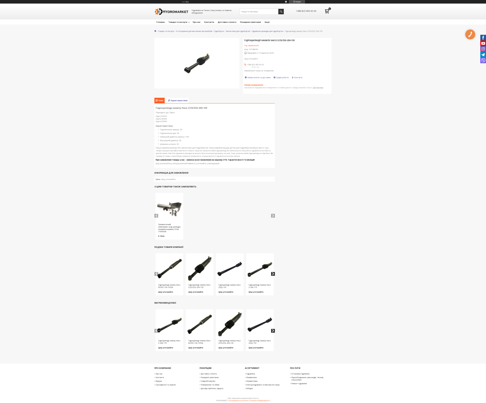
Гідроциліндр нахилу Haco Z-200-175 (260, 286)
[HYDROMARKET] (171, 11)
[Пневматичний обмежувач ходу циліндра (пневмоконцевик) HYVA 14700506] (169, 208)
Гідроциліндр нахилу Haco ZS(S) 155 (229, 286)
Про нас (196, 22)
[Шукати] (281, 11)
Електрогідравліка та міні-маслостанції (263, 385)
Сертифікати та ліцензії (166, 385)
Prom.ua (256, 398)
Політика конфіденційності (260, 400)
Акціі (267, 22)
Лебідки (249, 388)
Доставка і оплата (227, 22)
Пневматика (251, 377)
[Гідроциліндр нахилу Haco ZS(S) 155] (229, 268)
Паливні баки (251, 381)
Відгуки (159, 381)
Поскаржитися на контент (238, 400)
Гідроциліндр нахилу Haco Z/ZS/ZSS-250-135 (199, 286)
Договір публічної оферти (212, 388)
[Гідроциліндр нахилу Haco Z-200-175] (259, 268)
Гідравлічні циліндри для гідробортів (267, 31)
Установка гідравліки (300, 374)
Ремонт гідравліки (299, 383)
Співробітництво (208, 381)
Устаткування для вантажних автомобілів (194, 31)
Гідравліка (250, 374)
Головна (160, 22)
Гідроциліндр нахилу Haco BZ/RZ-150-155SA (169, 286)
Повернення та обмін (210, 385)
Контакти (209, 22)
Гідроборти (219, 31)
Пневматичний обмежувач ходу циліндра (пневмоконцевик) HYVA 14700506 (169, 228)
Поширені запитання (250, 22)
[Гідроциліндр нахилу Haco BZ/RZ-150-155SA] (169, 268)
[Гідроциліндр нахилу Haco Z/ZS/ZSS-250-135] (199, 268)
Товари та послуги (177, 22)
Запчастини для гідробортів (238, 31)
